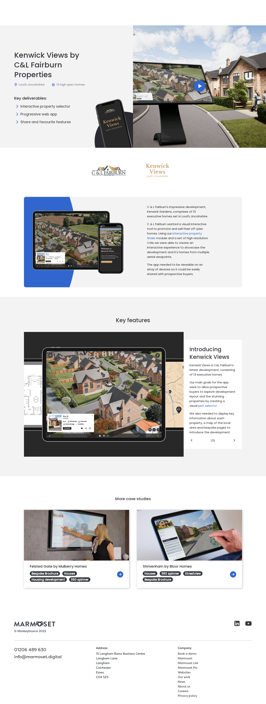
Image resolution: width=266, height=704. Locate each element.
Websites (184, 672)
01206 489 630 (30, 650)
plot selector (207, 406)
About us (184, 686)
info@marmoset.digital (38, 657)
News (181, 682)
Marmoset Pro (187, 668)
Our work (184, 677)
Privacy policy (187, 696)
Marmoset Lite (188, 663)
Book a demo (187, 654)
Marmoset (185, 658)
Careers (183, 691)
